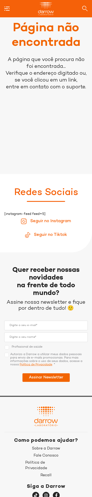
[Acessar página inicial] (46, 8)
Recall (46, 475)
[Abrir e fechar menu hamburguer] (7, 8)
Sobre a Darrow (46, 448)
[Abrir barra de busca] (85, 8)
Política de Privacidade (36, 364)
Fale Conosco (46, 456)
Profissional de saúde (27, 346)
